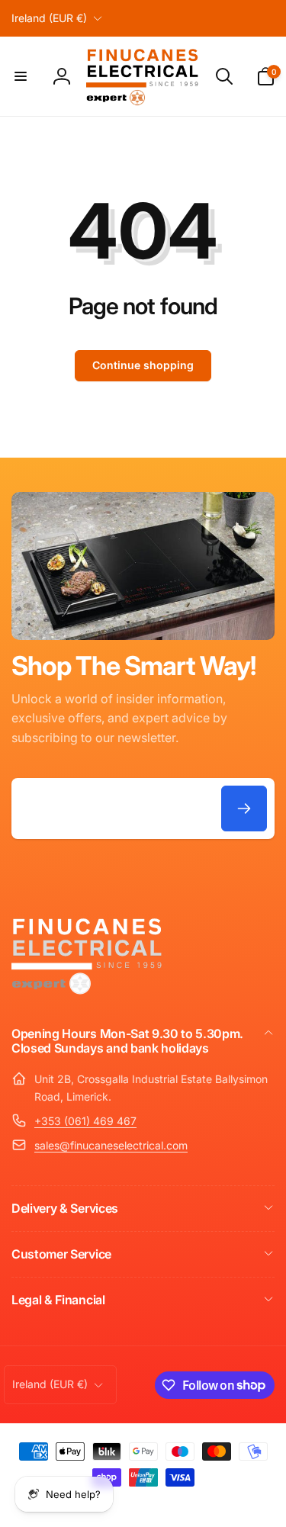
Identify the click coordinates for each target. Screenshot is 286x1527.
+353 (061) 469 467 (85, 1120)
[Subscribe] (244, 808)
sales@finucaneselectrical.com (111, 1145)
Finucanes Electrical (121, 1503)
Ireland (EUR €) (49, 17)
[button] (20, 76)
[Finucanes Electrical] (87, 993)
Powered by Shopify (196, 1503)
